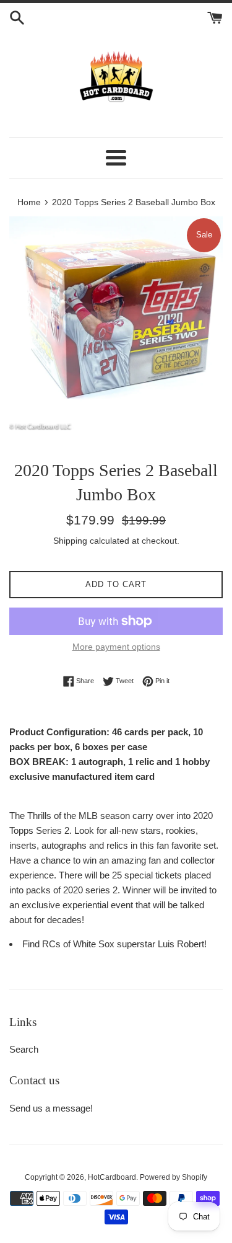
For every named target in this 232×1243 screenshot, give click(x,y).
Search (23, 1049)
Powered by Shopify (173, 1177)
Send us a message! (51, 1108)
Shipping (70, 541)
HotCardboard (112, 1177)
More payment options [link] (116, 647)
